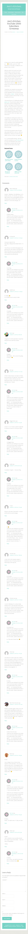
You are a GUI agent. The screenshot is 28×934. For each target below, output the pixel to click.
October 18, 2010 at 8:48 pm (16, 190)
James (11, 333)
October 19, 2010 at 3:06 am (16, 334)
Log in (23, 926)
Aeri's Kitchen (14, 6)
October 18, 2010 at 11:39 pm (16, 238)
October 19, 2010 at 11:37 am (16, 371)
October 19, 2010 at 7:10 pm (16, 507)
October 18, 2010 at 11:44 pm (16, 291)
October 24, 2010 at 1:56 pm (16, 755)
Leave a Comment (20, 32)
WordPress (19, 926)
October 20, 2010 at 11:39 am (16, 599)
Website (4, 905)
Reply (5, 203)
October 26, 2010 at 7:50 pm (16, 814)
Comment (4, 879)
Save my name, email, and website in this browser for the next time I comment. (13, 914)
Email (3, 899)
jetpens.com (6, 102)
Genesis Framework (12, 926)
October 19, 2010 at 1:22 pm (16, 422)
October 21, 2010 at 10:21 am (16, 704)
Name (3, 893)
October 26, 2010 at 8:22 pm (16, 832)
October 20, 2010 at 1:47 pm (16, 653)
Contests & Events (12, 176)
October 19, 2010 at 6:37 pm (16, 465)
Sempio (12, 94)
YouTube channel (19, 140)
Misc (17, 176)
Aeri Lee (13, 208)
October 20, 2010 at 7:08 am (16, 555)
